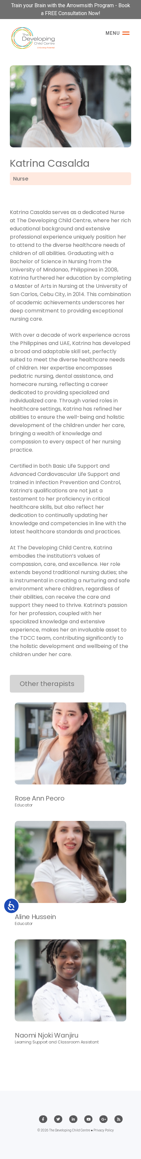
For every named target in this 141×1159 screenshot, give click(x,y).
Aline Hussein (35, 916)
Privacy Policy (103, 1130)
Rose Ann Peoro (39, 798)
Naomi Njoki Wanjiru (46, 1035)
